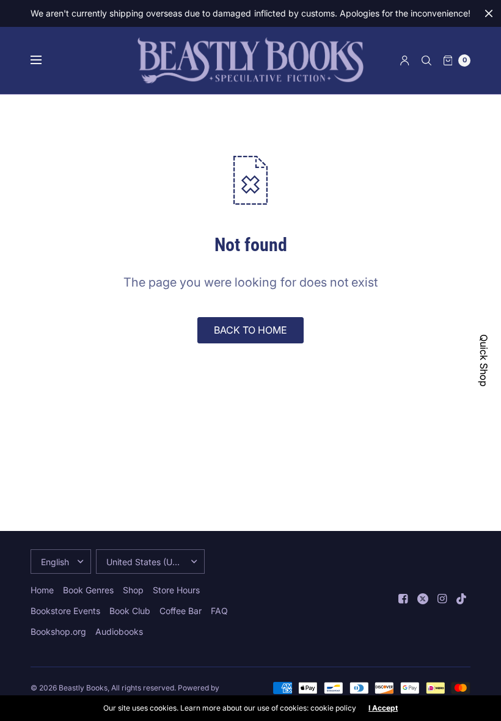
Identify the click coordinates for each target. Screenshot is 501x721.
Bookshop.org (58, 631)
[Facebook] (403, 598)
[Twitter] (422, 598)
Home (42, 590)
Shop (133, 590)
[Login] (404, 60)
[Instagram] (442, 598)
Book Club (129, 611)
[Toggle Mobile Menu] (44, 60)
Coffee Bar (180, 611)
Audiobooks (119, 631)
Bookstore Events (65, 611)
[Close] (489, 13)
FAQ (219, 611)
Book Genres (88, 590)
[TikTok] (461, 598)
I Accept (383, 708)
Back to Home (250, 330)
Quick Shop (484, 360)
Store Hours (176, 590)
